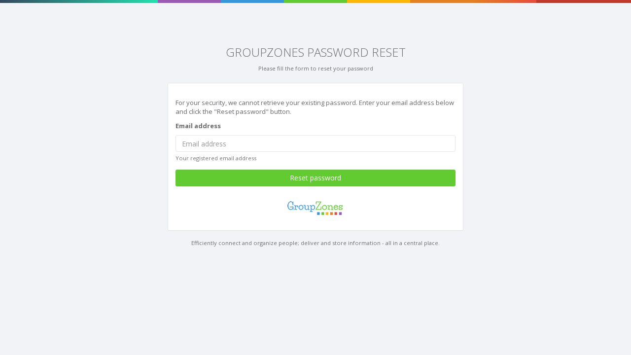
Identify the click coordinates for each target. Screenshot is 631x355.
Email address (198, 125)
